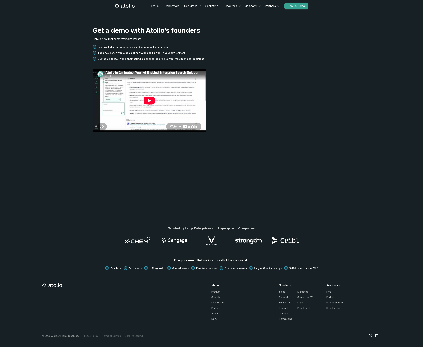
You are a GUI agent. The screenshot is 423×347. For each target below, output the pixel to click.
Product (154, 6)
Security (210, 6)
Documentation (334, 302)
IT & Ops (283, 313)
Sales (282, 291)
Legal (300, 302)
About (215, 313)
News (215, 318)
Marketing (302, 291)
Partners (270, 6)
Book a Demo (296, 6)
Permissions (285, 318)
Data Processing (134, 335)
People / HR (304, 308)
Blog (328, 291)
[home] (125, 6)
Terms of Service (111, 335)
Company (251, 6)
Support (283, 297)
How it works (333, 308)
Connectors (172, 6)
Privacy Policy (90, 335)
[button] (192, 6)
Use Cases (190, 6)
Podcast (330, 297)
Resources (230, 6)
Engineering (285, 302)
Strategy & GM (305, 297)
